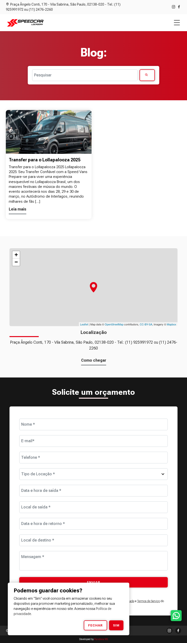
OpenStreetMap (114, 324)
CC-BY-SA (146, 324)
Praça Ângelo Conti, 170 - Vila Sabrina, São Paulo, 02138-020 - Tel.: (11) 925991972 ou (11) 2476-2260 (63, 6)
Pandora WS (101, 639)
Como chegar (93, 360)
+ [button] (16, 255)
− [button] (16, 262)
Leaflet (84, 324)
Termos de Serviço (148, 601)
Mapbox (171, 324)
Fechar (95, 625)
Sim (116, 625)
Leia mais (17, 209)
